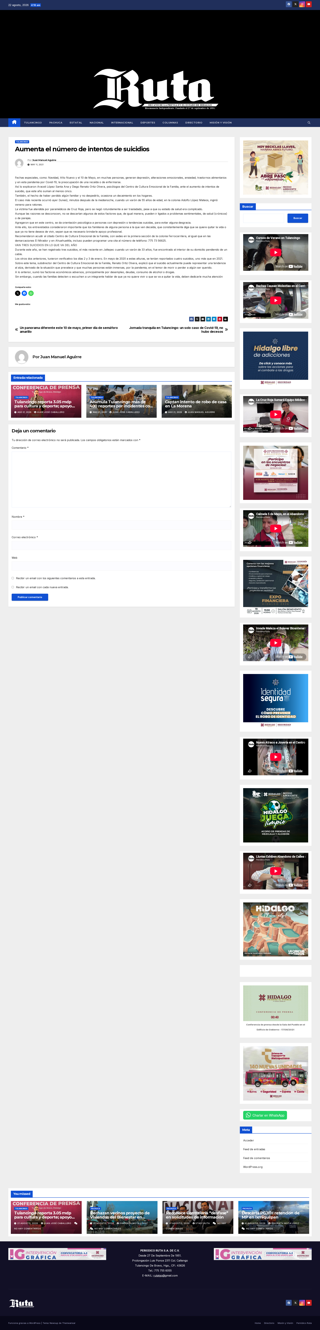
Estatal (76, 122)
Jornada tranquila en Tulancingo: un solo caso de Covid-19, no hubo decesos (176, 330)
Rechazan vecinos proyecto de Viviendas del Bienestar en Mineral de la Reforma (120, 1217)
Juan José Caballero (50, 412)
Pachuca (55, 122)
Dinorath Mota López (134, 1223)
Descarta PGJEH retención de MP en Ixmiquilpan (271, 1215)
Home (258, 1323)
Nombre (18, 516)
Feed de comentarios (256, 1158)
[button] (309, 122)
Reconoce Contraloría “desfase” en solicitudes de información (197, 1215)
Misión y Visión (221, 122)
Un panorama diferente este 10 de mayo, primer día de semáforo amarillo (69, 330)
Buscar (247, 206)
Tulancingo (33, 122)
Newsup (54, 1323)
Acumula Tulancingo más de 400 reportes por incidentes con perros (121, 406)
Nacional (97, 122)
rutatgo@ (159, 1275)
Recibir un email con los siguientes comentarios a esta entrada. (56, 578)
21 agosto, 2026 (28, 1223)
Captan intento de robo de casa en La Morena (195, 403)
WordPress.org (253, 1167)
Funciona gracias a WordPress (24, 1323)
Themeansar (69, 1323)
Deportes (147, 122)
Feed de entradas (254, 1149)
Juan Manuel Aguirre (44, 160)
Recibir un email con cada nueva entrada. (42, 587)
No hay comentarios (27, 1228)
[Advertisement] (160, 39)
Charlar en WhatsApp (268, 1115)
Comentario (20, 447)
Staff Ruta (203, 1223)
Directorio (193, 122)
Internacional (122, 122)
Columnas (170, 122)
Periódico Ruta (304, 1323)
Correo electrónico (25, 537)
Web (14, 557)
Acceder (248, 1140)
